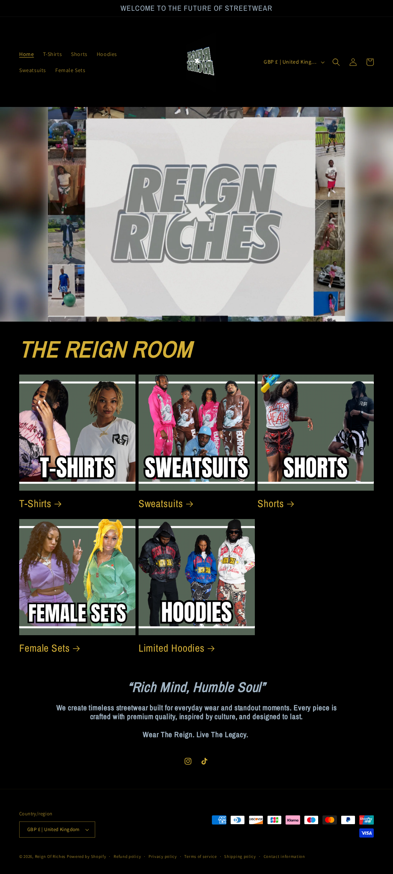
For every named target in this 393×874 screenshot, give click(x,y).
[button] (336, 62)
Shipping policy (240, 856)
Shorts (271, 503)
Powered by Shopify (86, 856)
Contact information (284, 856)
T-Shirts (35, 503)
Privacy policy (163, 856)
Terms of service (200, 856)
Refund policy (127, 856)
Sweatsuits (161, 503)
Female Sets (44, 648)
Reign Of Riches (50, 856)
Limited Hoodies (172, 648)
